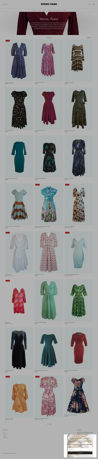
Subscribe (80, 452)
